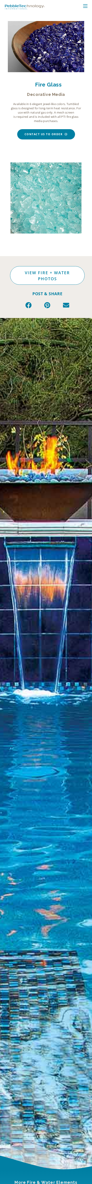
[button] (14, 198)
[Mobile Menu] (88, 6)
